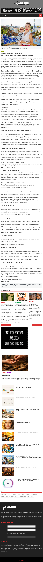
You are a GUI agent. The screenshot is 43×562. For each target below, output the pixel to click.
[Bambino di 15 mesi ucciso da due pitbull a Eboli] (35, 296)
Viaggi (2, 51)
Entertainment (18, 302)
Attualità (3, 302)
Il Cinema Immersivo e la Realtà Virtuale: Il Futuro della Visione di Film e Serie (21, 305)
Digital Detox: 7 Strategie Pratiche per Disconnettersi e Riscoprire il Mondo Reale (7, 305)
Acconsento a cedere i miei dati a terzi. (15, 534)
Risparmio (16, 496)
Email (8, 528)
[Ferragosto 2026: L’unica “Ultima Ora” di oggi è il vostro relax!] (8, 413)
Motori (12, 496)
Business (14, 494)
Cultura (9, 372)
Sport (28, 496)
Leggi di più (22, 560)
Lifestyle (7, 496)
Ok (19, 560)
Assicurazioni (3, 494)
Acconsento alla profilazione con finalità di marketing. (17, 533)
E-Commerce (28, 494)
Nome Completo (10, 524)
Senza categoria (23, 496)
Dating (23, 494)
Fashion (2, 496)
